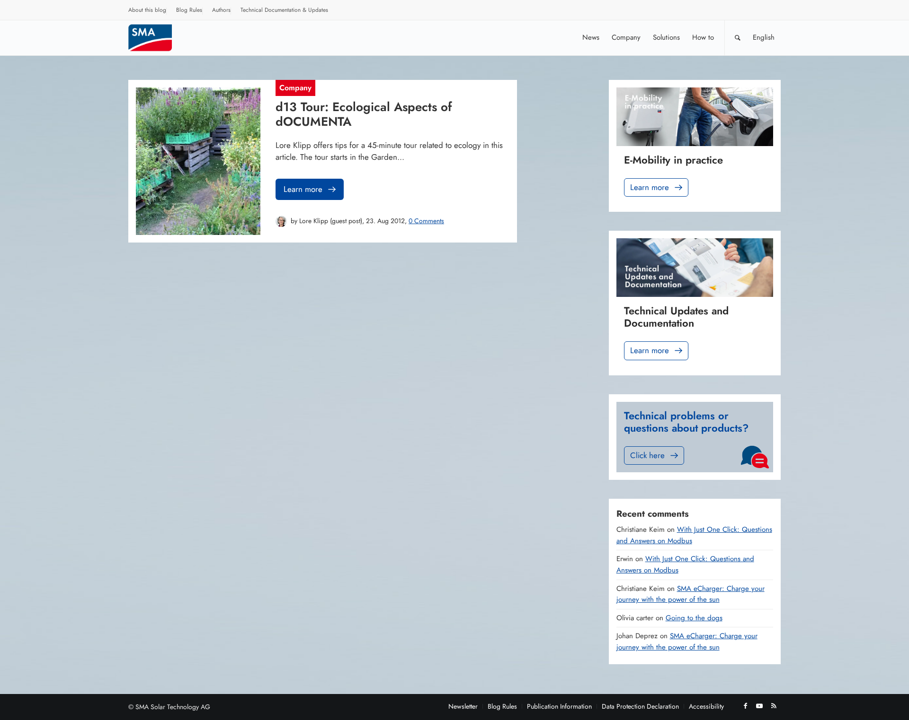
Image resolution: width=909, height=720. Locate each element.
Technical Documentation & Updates (284, 10)
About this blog (147, 10)
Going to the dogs (694, 618)
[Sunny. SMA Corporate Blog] (156, 37)
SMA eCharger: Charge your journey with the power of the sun (690, 594)
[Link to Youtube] (759, 706)
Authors (221, 10)
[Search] (738, 37)
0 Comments (426, 221)
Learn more (303, 189)
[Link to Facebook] (745, 706)
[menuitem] (147, 11)
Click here (647, 455)
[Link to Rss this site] (773, 706)
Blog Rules (189, 10)
